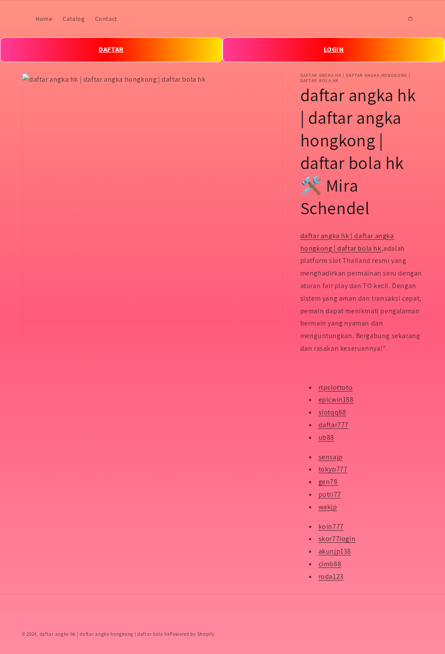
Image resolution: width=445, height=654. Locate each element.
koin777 (331, 526)
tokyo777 (333, 469)
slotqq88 (332, 412)
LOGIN (334, 49)
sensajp (331, 456)
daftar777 (334, 424)
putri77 (330, 494)
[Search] (391, 18)
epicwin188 (336, 399)
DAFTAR (111, 49)
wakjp (328, 506)
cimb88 (330, 563)
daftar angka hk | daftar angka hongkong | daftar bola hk (105, 634)
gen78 (328, 481)
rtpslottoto (336, 387)
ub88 (326, 437)
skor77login (337, 538)
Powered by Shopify (192, 634)
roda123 (331, 576)
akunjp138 (335, 551)
